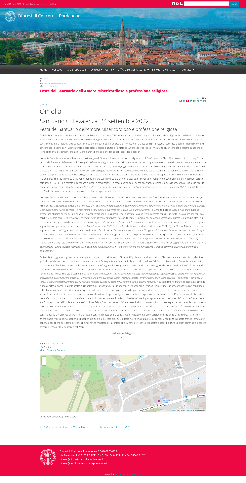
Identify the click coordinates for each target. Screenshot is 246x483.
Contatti (173, 69)
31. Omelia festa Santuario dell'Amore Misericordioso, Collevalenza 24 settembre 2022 (86, 427)
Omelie (45, 78)
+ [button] (44, 359)
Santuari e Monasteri (153, 69)
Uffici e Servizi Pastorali (121, 69)
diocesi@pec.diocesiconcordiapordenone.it (84, 463)
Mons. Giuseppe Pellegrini (54, 83)
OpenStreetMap (191, 410)
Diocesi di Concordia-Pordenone (49, 15)
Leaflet (173, 410)
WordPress (136, 474)
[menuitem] (42, 69)
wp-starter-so (121, 474)
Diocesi (87, 69)
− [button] (44, 363)
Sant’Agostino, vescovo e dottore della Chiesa (39, 4)
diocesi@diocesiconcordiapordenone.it (81, 459)
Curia (99, 69)
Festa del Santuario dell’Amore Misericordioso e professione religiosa (67, 356)
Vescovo (54, 69)
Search (234, 4)
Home (42, 69)
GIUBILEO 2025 (71, 69)
